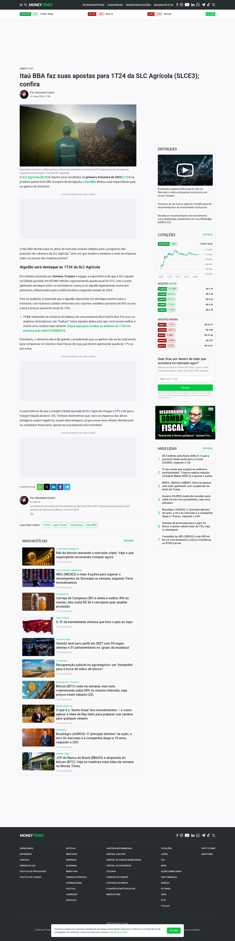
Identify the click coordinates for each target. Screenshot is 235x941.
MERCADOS (71, 854)
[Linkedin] (193, 5)
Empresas (77, 524)
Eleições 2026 (63, 639)
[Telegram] (203, 5)
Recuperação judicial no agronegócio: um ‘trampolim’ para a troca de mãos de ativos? (94, 667)
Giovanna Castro (45, 92)
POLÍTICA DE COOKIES (30, 877)
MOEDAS (165, 883)
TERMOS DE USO (27, 865)
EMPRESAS (71, 860)
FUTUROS (165, 888)
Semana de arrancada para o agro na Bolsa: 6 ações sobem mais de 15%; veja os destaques (186, 526)
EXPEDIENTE (26, 854)
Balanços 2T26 (163, 4)
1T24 (126, 177)
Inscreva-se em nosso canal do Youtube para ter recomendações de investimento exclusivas (185, 205)
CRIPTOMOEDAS (169, 877)
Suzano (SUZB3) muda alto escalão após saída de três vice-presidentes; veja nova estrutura (186, 499)
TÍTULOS (165, 906)
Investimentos (64, 706)
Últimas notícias (93, 4)
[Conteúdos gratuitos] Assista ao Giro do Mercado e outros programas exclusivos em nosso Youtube (182, 192)
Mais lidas (167, 448)
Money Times (63, 753)
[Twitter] (213, 5)
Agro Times (60, 524)
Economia (61, 661)
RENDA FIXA (72, 871)
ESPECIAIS (71, 900)
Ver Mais (129, 540)
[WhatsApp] (198, 5)
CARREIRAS (71, 894)
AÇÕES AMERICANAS (171, 871)
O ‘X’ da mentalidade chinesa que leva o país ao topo (94, 622)
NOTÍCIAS (71, 848)
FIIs (163, 860)
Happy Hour (62, 618)
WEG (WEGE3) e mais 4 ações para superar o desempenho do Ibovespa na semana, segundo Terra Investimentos (94, 578)
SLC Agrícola (30, 177)
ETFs (163, 900)
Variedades (62, 594)
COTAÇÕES (166, 848)
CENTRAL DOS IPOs (115, 854)
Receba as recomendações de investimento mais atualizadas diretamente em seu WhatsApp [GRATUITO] (185, 219)
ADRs (163, 894)
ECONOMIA (71, 865)
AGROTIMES (207, 854)
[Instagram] (181, 5)
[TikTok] (208, 835)
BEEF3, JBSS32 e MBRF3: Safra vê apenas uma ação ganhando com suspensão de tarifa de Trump (186, 486)
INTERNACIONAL (74, 883)
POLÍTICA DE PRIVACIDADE (33, 871)
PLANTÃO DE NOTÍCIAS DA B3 (120, 888)
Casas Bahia (115, 4)
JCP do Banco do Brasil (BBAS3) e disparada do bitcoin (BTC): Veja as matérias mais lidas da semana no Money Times (95, 762)
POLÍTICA (70, 888)
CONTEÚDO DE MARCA (117, 883)
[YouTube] (187, 5)
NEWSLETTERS (113, 894)
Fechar (174, 930)
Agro (26, 68)
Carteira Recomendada (69, 570)
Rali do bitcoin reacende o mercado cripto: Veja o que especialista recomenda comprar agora (95, 555)
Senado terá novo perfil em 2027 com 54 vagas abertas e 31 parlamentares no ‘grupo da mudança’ (92, 645)
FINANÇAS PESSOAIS (76, 877)
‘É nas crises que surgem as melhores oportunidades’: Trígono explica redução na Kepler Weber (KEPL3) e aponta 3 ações (187, 473)
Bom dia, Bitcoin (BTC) (68, 682)
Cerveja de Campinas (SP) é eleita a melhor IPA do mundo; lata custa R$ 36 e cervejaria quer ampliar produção (92, 602)
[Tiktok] (208, 5)
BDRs (163, 865)
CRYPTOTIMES (208, 848)
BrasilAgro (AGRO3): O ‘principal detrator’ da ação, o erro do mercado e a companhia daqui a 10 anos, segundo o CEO (94, 738)
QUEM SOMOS (26, 848)
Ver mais (208, 448)
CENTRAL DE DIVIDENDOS (118, 865)
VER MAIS (208, 234)
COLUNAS (111, 871)
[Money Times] (41, 4)
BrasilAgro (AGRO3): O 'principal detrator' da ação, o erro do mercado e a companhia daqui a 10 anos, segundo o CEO (187, 513)
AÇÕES (164, 854)
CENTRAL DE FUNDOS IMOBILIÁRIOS (123, 860)
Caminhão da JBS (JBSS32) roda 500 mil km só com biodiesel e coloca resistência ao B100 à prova (186, 540)
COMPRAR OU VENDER (117, 877)
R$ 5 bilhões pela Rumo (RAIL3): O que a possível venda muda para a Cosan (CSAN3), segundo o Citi (185, 459)
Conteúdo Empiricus (67, 549)
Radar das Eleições (138, 4)
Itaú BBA (90, 181)
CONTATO (24, 860)
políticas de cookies (118, 932)
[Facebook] (177, 5)
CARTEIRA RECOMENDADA (119, 848)
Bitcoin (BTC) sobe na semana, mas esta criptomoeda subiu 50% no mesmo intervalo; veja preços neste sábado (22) (91, 690)
